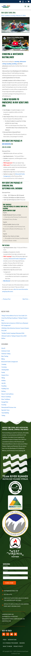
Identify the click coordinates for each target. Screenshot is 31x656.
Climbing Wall (5, 369)
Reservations (12, 639)
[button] (28, 6)
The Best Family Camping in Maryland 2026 (12, 333)
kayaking (9, 63)
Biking (3, 359)
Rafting (3, 391)
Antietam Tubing (5, 353)
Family (3, 372)
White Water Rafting (6, 144)
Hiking (3, 377)
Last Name (5, 570)
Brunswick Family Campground (9, 361)
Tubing (3, 415)
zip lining (14, 63)
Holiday (3, 380)
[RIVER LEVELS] (26, 1)
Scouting (12, 15)
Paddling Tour (5, 388)
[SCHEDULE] (20, 1)
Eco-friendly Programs (10, 643)
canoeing (16, 61)
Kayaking (3, 386)
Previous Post (6, 299)
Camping (3, 364)
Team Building (5, 412)
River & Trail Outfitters (7, 394)
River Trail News (5, 15)
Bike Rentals (6, 281)
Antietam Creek (5, 351)
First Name (5, 566)
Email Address (6, 575)
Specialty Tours (5, 410)
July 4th (3, 383)
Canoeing (3, 367)
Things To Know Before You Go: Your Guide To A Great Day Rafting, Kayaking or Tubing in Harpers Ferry (14, 318)
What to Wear (7, 646)
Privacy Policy (18, 646)
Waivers (22, 643)
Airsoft (3, 348)
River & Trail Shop (6, 396)
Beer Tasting (4, 356)
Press (4, 639)
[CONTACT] (23, 1)
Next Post (26, 299)
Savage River (4, 402)
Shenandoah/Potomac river (8, 407)
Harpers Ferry (5, 375)
